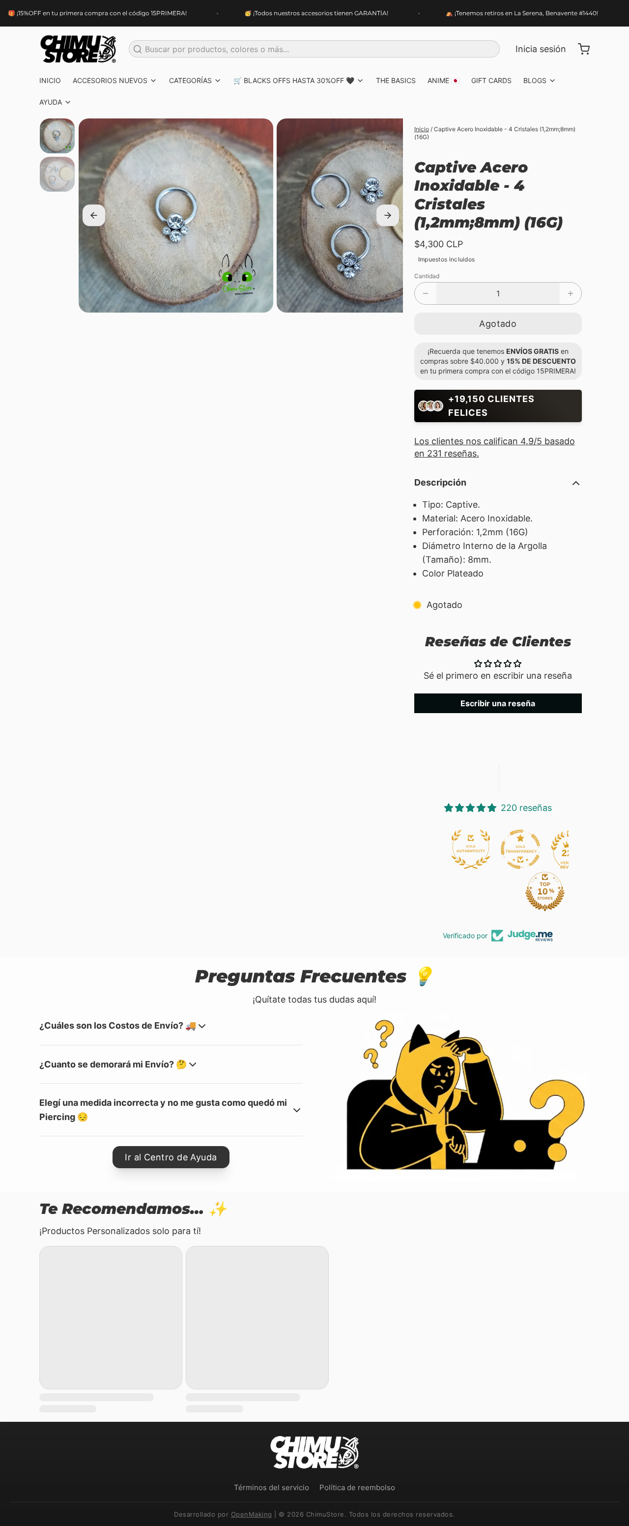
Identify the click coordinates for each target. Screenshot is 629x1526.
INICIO (50, 80)
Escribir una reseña (497, 703)
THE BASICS (396, 80)
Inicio (421, 129)
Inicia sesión (540, 49)
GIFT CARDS (491, 80)
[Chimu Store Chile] (78, 49)
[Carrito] (580, 49)
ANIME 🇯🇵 (443, 80)
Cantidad (426, 276)
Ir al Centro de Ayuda (171, 1157)
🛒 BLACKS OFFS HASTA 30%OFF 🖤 (293, 80)
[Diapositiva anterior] (94, 216)
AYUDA (50, 102)
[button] (498, 324)
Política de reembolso (357, 1487)
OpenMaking (251, 1514)
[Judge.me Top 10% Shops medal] (545, 891)
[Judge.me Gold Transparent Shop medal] (520, 849)
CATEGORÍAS (190, 80)
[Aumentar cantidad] (570, 293)
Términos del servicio (271, 1487)
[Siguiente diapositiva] (387, 216)
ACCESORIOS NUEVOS (110, 80)
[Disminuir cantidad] (425, 293)
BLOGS (534, 80)
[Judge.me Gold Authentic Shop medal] (470, 849)
